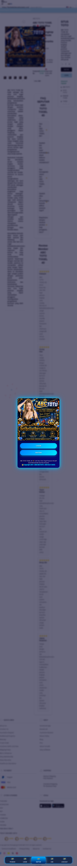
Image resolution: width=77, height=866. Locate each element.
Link (52, 862)
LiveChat (64, 862)
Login (25, 862)
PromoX (12, 862)
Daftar (38, 862)
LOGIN (38, 446)
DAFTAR (38, 453)
